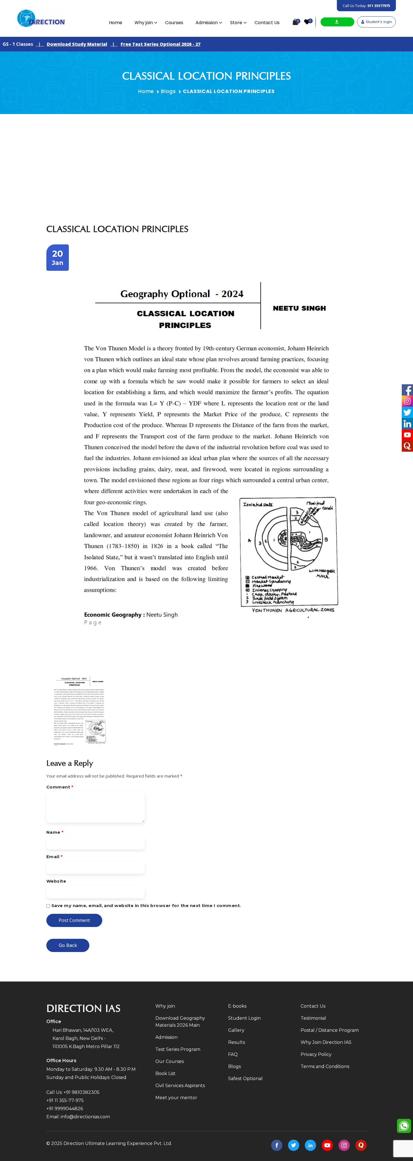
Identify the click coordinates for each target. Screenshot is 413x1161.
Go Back (68, 945)
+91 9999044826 (64, 1108)
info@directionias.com (85, 1116)
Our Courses (169, 1061)
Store (236, 22)
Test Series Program (177, 1049)
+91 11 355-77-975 (65, 1100)
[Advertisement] (206, 156)
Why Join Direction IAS (326, 1042)
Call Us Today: (366, 5)
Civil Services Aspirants (180, 1085)
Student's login (379, 21)
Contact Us (267, 22)
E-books (237, 1006)
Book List (165, 1073)
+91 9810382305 (81, 1092)
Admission (207, 22)
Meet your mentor (176, 1097)
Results (236, 1042)
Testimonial (313, 1018)
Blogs (168, 91)
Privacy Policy (316, 1054)
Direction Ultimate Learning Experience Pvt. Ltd (117, 1143)
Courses (174, 22)
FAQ (233, 1054)
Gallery (236, 1030)
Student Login (244, 1018)
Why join (144, 22)
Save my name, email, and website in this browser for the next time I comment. (146, 905)
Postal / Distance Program (330, 1030)
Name (55, 832)
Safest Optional (245, 1078)
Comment (59, 787)
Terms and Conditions (325, 1066)
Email (54, 856)
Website (56, 881)
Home (115, 22)
